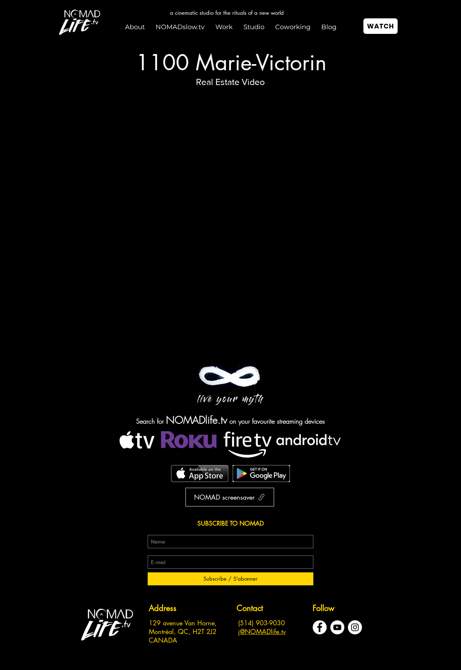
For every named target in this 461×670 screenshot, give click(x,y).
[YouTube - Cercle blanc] (337, 627)
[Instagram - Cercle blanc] (355, 627)
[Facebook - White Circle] (320, 627)
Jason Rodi (93, 336)
